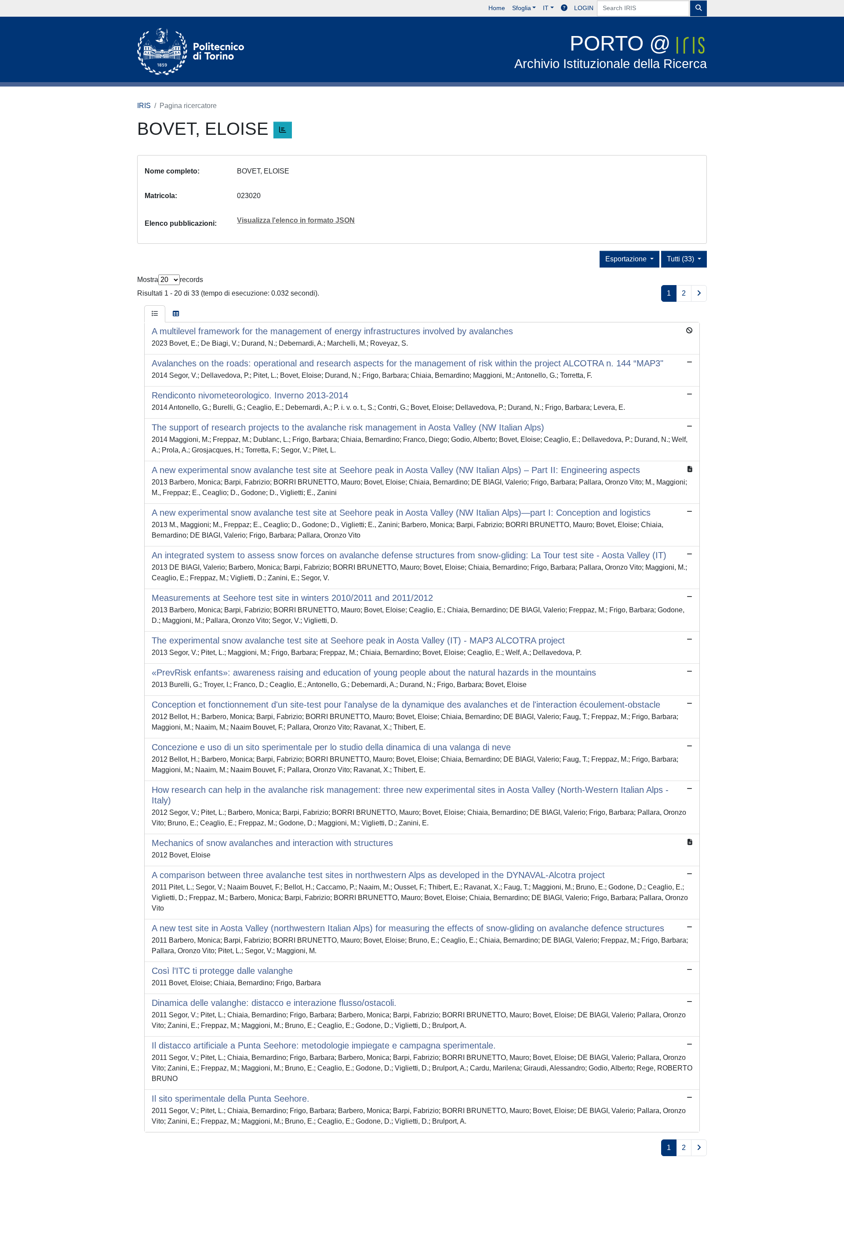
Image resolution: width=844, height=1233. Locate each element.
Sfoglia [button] (521, 7)
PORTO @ (610, 51)
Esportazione (626, 259)
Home (496, 7)
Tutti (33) (681, 259)
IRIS (144, 105)
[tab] (154, 314)
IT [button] (546, 7)
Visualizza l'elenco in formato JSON (296, 220)
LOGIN (583, 7)
